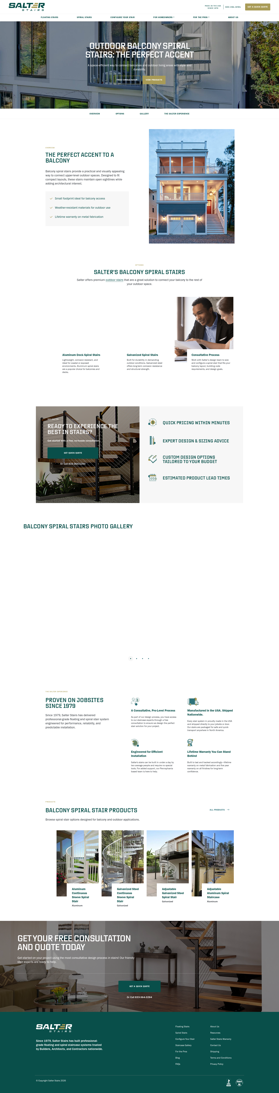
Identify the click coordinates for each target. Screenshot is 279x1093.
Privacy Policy (216, 1064)
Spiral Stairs (181, 1032)
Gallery (144, 114)
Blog (177, 1057)
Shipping (214, 1051)
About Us (233, 17)
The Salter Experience (176, 114)
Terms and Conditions (220, 1057)
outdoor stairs (114, 280)
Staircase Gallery (183, 1045)
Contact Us (215, 1045)
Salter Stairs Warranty (220, 1039)
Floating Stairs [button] (49, 17)
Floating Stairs (182, 1026)
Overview (95, 114)
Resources (215, 1032)
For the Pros (200, 17)
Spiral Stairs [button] (84, 17)
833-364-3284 (77, 463)
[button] (13, 594)
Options (120, 114)
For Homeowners (163, 17)
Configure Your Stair (122, 17)
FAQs (177, 1064)
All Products (217, 810)
